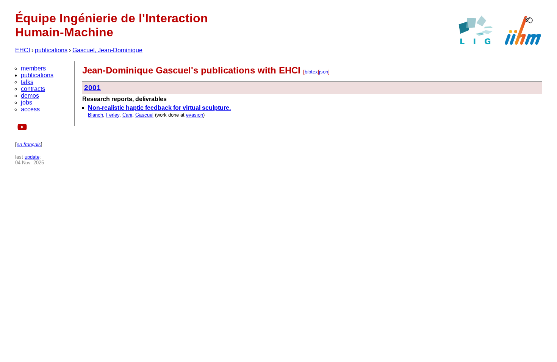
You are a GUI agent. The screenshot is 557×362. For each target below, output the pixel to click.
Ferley (112, 115)
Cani (127, 115)
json (323, 72)
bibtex (311, 72)
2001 (92, 88)
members (33, 68)
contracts (33, 89)
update (32, 157)
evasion (194, 115)
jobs (26, 102)
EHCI (22, 50)
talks (27, 82)
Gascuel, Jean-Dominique (107, 50)
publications (51, 50)
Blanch (95, 115)
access (30, 109)
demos (30, 95)
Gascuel (144, 115)
